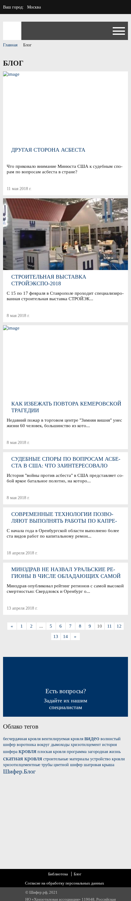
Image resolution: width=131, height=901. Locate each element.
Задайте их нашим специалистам (65, 698)
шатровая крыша (99, 764)
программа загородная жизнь (94, 751)
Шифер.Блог (19, 771)
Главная (10, 45)
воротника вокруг (33, 744)
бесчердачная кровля (22, 739)
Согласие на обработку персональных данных (64, 883)
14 (65, 636)
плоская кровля (51, 751)
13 (55, 636)
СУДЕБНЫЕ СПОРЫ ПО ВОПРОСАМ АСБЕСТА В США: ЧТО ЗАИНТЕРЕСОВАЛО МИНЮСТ (65, 462)
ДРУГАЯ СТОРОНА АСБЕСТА (48, 150)
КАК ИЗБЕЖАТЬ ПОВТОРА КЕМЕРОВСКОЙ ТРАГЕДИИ (66, 407)
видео (91, 738)
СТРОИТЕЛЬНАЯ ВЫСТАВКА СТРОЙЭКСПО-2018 (48, 280)
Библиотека (58, 874)
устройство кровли (107, 759)
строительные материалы (66, 759)
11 (109, 626)
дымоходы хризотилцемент (76, 744)
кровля (27, 751)
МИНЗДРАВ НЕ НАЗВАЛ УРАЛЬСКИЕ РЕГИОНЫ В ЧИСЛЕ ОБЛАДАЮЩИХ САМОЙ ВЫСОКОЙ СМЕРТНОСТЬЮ (66, 572)
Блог (77, 874)
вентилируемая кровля (62, 739)
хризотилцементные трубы (27, 764)
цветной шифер (68, 764)
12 (119, 626)
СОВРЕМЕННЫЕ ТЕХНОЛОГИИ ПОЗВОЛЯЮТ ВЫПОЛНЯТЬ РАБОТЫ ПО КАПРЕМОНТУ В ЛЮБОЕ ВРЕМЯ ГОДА (64, 517)
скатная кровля (22, 758)
